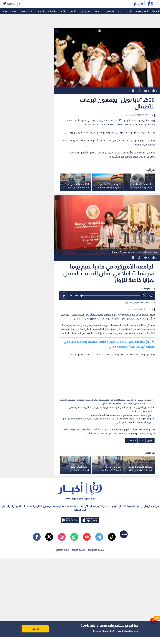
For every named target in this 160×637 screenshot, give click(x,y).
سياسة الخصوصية (101, 631)
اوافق (35, 628)
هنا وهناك (52, 11)
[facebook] (37, 537)
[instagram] (62, 537)
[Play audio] (64, 296)
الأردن (129, 11)
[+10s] (150, 295)
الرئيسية (155, 11)
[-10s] (143, 295)
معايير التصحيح (62, 549)
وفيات (4, 11)
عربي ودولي (86, 11)
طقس (98, 11)
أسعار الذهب (142, 11)
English (11, 4)
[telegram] (99, 537)
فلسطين (110, 11)
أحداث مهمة (26, 11)
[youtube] (87, 537)
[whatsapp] (74, 537)
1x (71, 295)
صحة (120, 11)
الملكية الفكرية (78, 549)
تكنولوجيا (40, 11)
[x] (49, 537)
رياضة (63, 11)
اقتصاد (73, 11)
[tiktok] (112, 537)
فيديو (14, 11)
